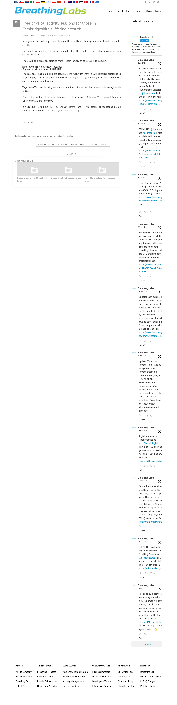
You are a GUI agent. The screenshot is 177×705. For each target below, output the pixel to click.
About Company (24, 671)
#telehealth (160, 154)
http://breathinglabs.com (151, 443)
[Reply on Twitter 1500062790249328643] (140, 212)
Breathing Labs (146, 59)
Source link (28, 122)
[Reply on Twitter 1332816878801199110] (140, 341)
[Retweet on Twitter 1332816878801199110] (146, 341)
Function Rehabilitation (74, 676)
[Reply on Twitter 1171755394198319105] (140, 527)
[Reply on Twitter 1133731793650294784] (140, 634)
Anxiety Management (73, 681)
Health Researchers (102, 676)
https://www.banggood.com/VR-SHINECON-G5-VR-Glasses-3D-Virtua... (155, 268)
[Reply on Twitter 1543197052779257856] (140, 109)
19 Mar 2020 (142, 430)
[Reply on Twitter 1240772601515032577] (140, 466)
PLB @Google (147, 681)
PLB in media (53, 35)
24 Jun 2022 (142, 123)
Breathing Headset (46, 671)
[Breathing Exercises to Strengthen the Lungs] (34, 170)
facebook (63, 154)
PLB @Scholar (147, 686)
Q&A (149, 10)
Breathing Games (24, 676)
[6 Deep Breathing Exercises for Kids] (68, 170)
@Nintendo (149, 132)
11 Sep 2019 (142, 480)
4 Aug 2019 (142, 541)
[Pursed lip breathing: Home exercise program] (102, 170)
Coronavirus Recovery (73, 686)
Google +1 (71, 154)
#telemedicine (146, 154)
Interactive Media (46, 676)
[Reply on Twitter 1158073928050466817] (140, 573)
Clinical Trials (124, 676)
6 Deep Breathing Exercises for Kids (66, 178)
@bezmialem (148, 93)
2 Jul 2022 (142, 63)
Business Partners (101, 671)
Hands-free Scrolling (47, 686)
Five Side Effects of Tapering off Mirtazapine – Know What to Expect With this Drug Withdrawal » (72, 144)
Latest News (22, 686)
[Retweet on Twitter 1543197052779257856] (146, 109)
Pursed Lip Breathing (150, 676)
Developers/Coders (101, 681)
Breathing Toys (23, 681)
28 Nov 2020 (142, 291)
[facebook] (146, 2)
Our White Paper (126, 671)
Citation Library (125, 681)
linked (162, 2)
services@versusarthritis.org (64, 110)
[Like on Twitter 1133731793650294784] (151, 634)
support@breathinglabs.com (153, 460)
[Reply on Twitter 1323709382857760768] (140, 416)
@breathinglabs (158, 129)
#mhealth (143, 157)
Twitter (67, 154)
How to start (123, 10)
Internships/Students (102, 686)
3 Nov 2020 (142, 355)
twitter (150, 2)
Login (158, 10)
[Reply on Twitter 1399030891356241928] (140, 276)
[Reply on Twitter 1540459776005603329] (140, 163)
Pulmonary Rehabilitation (75, 671)
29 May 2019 (143, 588)
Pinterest (75, 154)
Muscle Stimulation (47, 681)
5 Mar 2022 (142, 177)
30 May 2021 (143, 227)
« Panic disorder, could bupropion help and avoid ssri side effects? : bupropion (43, 136)
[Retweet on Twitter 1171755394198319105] (146, 527)
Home (110, 10)
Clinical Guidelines (127, 686)
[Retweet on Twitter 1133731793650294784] (146, 634)
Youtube (158, 2)
